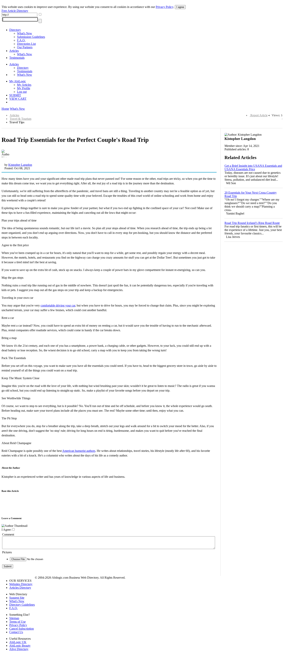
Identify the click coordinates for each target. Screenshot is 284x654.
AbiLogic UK (17, 642)
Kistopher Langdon (20, 164)
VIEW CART (17, 98)
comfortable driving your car (58, 305)
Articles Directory (20, 587)
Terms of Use (17, 621)
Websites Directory (20, 584)
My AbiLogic (17, 81)
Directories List (26, 43)
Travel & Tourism (20, 118)
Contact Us (16, 632)
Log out (22, 91)
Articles (14, 50)
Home (5, 108)
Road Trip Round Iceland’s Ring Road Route (252, 223)
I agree (180, 7)
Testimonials (17, 57)
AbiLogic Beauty (20, 645)
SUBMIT (15, 95)
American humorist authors (78, 450)
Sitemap (14, 618)
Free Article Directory (15, 10)
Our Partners (24, 47)
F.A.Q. (21, 40)
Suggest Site (16, 597)
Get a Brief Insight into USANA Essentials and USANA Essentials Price (253, 167)
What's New (24, 33)
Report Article (259, 115)
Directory (15, 30)
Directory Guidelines (22, 604)
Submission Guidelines (31, 36)
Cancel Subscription (21, 628)
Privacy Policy (164, 7)
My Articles (24, 84)
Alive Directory (18, 649)
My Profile (23, 88)
